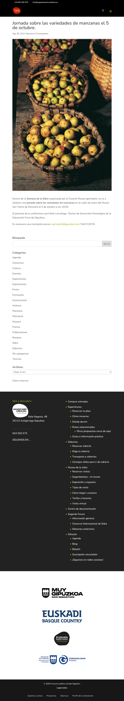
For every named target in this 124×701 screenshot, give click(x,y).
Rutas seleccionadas (83, 427)
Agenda (16, 257)
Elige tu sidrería (81, 451)
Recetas (16, 337)
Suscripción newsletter (85, 554)
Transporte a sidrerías (84, 456)
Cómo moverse (80, 416)
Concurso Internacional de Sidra (89, 523)
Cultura (16, 268)
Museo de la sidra (77, 467)
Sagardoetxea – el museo (86, 477)
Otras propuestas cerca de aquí (94, 431)
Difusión (72, 534)
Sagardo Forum (76, 514)
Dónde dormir (79, 421)
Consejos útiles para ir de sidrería (90, 462)
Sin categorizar (20, 353)
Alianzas (64, 695)
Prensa (16, 327)
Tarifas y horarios (81, 498)
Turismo (16, 359)
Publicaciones (19, 332)
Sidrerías (17, 348)
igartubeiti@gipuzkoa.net (65, 224)
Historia (16, 305)
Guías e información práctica (87, 436)
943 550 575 (19, 433)
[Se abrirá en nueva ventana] (31, 439)
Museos (16, 321)
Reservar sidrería (81, 446)
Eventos (16, 273)
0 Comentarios (41, 33)
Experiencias (19, 279)
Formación (18, 295)
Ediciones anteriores (83, 529)
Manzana (30, 33)
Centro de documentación (82, 509)
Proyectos (51, 695)
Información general (83, 518)
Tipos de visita (80, 487)
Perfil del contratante (82, 695)
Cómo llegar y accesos (84, 493)
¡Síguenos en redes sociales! (87, 559)
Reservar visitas (81, 471)
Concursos (18, 263)
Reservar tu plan (81, 411)
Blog (74, 544)
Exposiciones (19, 284)
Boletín (76, 549)
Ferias (15, 289)
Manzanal (17, 316)
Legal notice (62, 688)
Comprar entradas (78, 401)
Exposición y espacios (84, 482)
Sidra (15, 343)
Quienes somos (35, 695)
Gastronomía (19, 300)
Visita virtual (79, 503)
